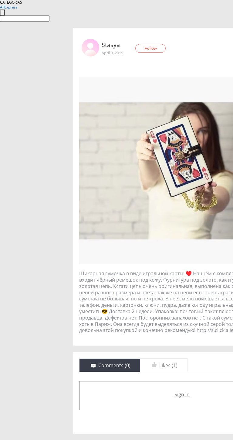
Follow (150, 48)
